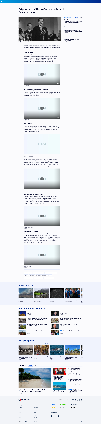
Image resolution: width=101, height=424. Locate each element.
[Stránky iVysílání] (74, 404)
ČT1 (46, 273)
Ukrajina (27, 4)
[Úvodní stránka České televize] (24, 400)
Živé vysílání (21, 405)
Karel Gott (35, 273)
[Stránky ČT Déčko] (53, 407)
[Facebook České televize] (75, 400)
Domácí (35, 4)
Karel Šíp (26, 275)
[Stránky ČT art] (62, 407)
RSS (81, 421)
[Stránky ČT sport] (63, 404)
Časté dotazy (36, 415)
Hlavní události (22, 4)
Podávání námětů (37, 414)
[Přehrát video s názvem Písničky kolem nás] (42, 255)
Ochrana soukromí (32, 421)
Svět (40, 4)
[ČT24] (3, 1)
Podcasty (65, 4)
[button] (42, 74)
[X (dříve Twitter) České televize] (79, 400)
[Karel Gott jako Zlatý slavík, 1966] (40, 29)
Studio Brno (36, 407)
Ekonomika (48, 4)
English (26, 421)
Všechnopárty (26, 119)
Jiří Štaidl (49, 275)
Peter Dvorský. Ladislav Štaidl (41, 275)
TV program (21, 404)
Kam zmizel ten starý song (28, 227)
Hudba (36, 277)
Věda (57, 4)
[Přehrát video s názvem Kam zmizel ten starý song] (42, 216)
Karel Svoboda (32, 275)
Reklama (35, 405)
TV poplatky (21, 407)
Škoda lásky (26, 189)
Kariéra (35, 412)
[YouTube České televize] (77, 400)
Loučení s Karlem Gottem (49, 277)
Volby (32, 4)
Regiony (43, 4)
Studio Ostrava (36, 409)
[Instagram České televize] (73, 400)
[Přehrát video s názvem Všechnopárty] (42, 108)
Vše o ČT (20, 417)
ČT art (50, 273)
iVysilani (54, 273)
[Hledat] (94, 1)
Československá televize (29, 277)
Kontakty (35, 417)
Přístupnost (38, 421)
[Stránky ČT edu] (73, 407)
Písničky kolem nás (27, 266)
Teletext (20, 409)
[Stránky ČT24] (53, 404)
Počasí (53, 4)
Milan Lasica (41, 277)
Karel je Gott (26, 85)
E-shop (20, 414)
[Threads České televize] (81, 400)
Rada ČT (35, 410)
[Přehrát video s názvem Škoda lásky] (42, 178)
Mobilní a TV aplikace (22, 415)
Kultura (60, 4)
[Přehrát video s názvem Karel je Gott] (42, 74)
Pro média (35, 404)
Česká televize (41, 273)
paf (19, 15)
